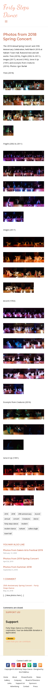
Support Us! (20, 683)
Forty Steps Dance (16, 11)
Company (18, 680)
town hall (8, 533)
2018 (13, 514)
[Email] (35, 665)
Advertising (14, 686)
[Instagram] (13, 665)
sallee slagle (33, 528)
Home (5, 677)
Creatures (26, 519)
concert (16, 519)
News (38, 677)
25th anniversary (24, 514)
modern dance (10, 528)
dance (36, 519)
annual (7, 519)
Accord (37, 514)
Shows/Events (26, 677)
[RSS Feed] (40, 665)
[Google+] (19, 665)
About (14, 677)
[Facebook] (8, 665)
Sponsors (33, 683)
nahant (22, 528)
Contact (26, 686)
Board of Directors (33, 680)
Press (35, 686)
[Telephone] (29, 665)
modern (25, 524)
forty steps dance (11, 524)
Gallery (7, 680)
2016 (6, 514)
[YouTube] (24, 665)
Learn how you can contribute (18, 641)
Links (10, 683)
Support (12, 622)
